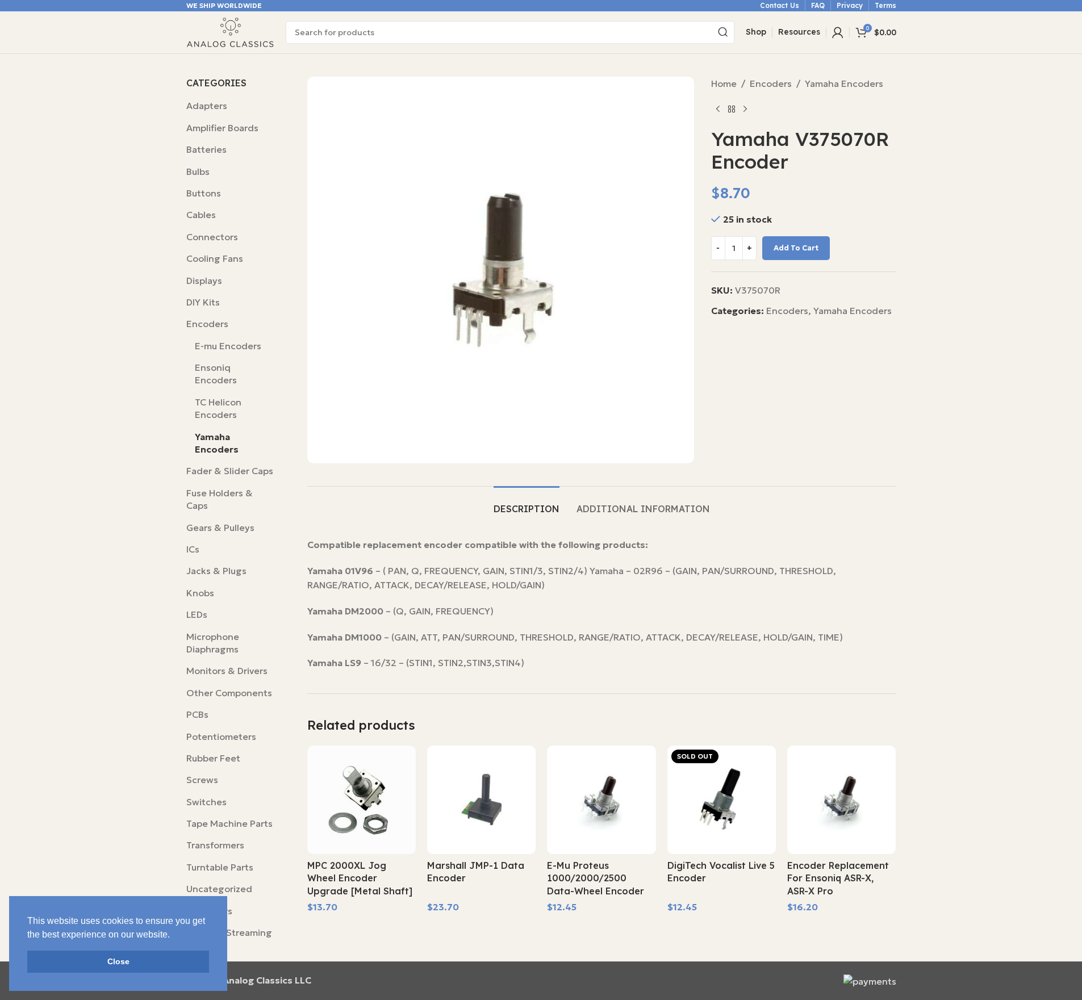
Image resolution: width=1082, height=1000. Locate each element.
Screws (202, 779)
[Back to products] (731, 109)
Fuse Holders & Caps (219, 499)
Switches (206, 801)
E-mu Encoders (228, 346)
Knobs (200, 593)
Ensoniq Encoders (216, 374)
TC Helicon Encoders (218, 408)
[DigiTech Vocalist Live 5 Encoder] (721, 800)
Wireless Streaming (229, 932)
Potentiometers (221, 736)
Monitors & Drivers (227, 670)
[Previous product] (718, 109)
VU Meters (209, 911)
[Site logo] (230, 31)
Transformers (215, 845)
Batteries (206, 149)
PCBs (197, 714)
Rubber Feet (213, 758)
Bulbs (198, 171)
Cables (201, 214)
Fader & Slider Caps (229, 470)
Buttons (203, 193)
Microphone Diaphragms (212, 643)
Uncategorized (219, 888)
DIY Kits (203, 302)
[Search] (723, 32)
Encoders (207, 323)
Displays (204, 280)
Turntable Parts (219, 867)
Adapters (206, 105)
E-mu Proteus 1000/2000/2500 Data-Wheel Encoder (595, 878)
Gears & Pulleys (220, 527)
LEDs (196, 614)
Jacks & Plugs (216, 570)
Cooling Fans (214, 258)
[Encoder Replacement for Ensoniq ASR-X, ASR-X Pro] (841, 800)
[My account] (837, 32)
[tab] (526, 503)
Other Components (229, 692)
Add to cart (796, 248)
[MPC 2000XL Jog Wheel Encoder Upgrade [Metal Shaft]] (361, 800)
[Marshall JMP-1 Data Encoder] (481, 800)
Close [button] (118, 961)
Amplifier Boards (222, 127)
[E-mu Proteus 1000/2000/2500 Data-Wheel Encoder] (601, 800)
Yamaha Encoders (217, 443)
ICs (192, 549)
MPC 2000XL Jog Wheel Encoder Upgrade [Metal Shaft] (359, 878)
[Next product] (745, 109)
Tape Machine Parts (229, 823)
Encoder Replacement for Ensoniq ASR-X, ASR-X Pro (838, 878)
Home (724, 83)
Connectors (212, 236)
